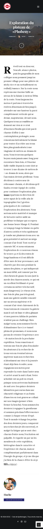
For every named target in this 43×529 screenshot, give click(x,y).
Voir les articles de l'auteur (14, 499)
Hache (23, 36)
